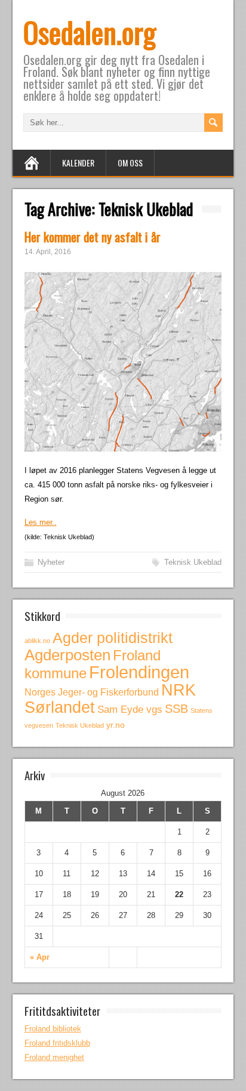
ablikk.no (37, 640)
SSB (176, 708)
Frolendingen (139, 672)
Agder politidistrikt (113, 637)
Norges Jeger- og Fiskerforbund (91, 692)
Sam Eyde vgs (129, 709)
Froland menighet (54, 1057)
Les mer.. (40, 522)
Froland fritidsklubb (57, 1043)
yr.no (115, 725)
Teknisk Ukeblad (193, 562)
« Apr (40, 957)
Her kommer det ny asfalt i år (92, 236)
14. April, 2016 (47, 252)
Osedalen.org (89, 32)
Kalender (78, 162)
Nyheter (51, 562)
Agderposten (67, 655)
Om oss (130, 162)
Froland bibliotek (52, 1028)
